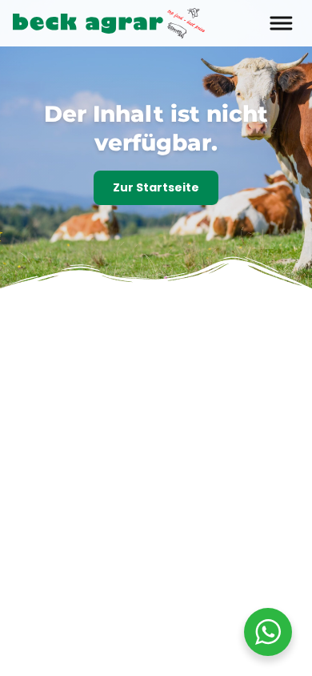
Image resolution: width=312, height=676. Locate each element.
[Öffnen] (254, 52)
